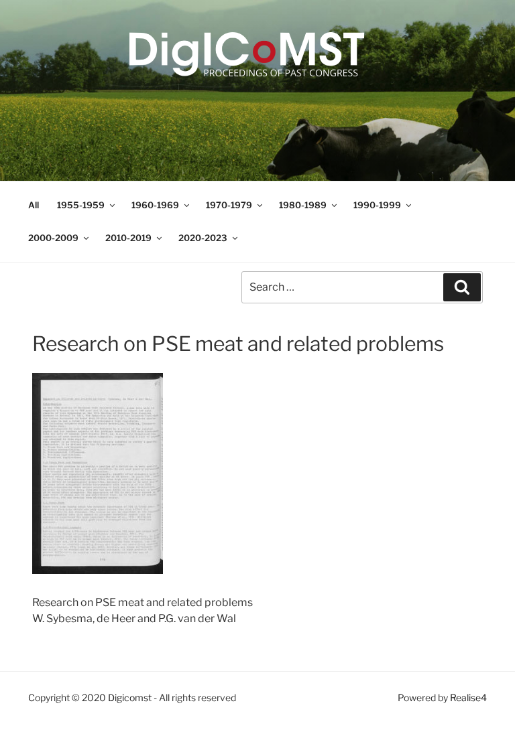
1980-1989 (303, 205)
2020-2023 (202, 237)
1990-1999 (377, 205)
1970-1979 (229, 205)
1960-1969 (155, 205)
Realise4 (468, 697)
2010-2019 (128, 237)
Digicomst (130, 697)
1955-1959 (81, 205)
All (33, 205)
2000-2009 (53, 237)
